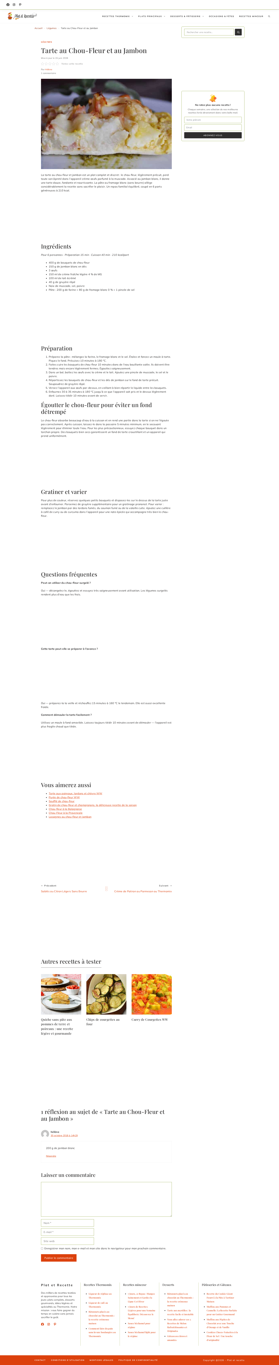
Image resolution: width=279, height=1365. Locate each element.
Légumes (52, 28)
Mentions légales (101, 1360)
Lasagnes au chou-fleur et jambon (70, 816)
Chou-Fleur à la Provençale (66, 812)
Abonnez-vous (212, 135)
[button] (269, 16)
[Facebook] (7, 4)
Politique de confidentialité (138, 1360)
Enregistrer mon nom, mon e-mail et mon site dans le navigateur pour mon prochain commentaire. (105, 1248)
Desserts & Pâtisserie (185, 16)
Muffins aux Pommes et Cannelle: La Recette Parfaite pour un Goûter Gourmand (222, 1310)
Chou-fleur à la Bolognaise (65, 809)
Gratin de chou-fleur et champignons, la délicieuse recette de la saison (93, 805)
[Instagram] (14, 4)
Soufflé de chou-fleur (62, 801)
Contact (40, 1360)
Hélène (48, 69)
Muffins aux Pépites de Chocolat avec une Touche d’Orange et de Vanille (220, 1323)
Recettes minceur (251, 16)
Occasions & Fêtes (221, 16)
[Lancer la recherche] (238, 32)
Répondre (51, 1156)
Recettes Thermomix (116, 16)
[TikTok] (20, 4)
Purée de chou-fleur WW (64, 797)
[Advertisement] (106, 219)
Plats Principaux (150, 16)
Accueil (38, 28)
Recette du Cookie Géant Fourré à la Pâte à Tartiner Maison (220, 1297)
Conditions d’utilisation (68, 1360)
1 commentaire (48, 73)
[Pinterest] (54, 1324)
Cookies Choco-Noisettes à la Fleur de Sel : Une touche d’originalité (222, 1336)
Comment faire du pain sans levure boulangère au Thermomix (102, 1332)
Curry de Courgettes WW (150, 1019)
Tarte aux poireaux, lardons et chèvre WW (75, 793)
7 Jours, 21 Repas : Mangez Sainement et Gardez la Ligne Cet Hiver (141, 1297)
